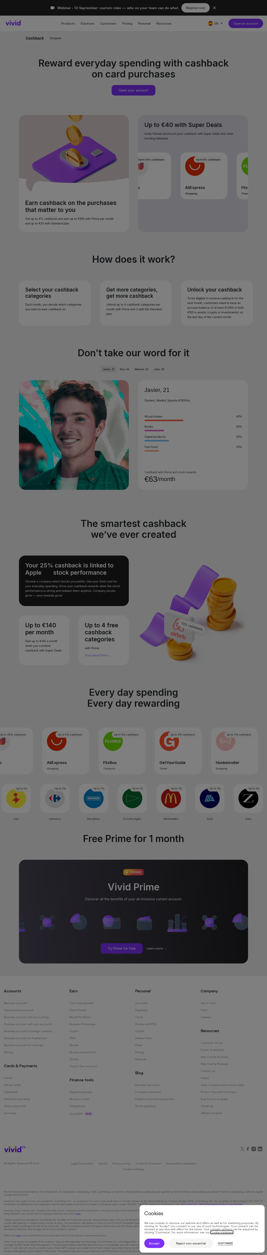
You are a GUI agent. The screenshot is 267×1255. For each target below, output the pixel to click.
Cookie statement (222, 1232)
